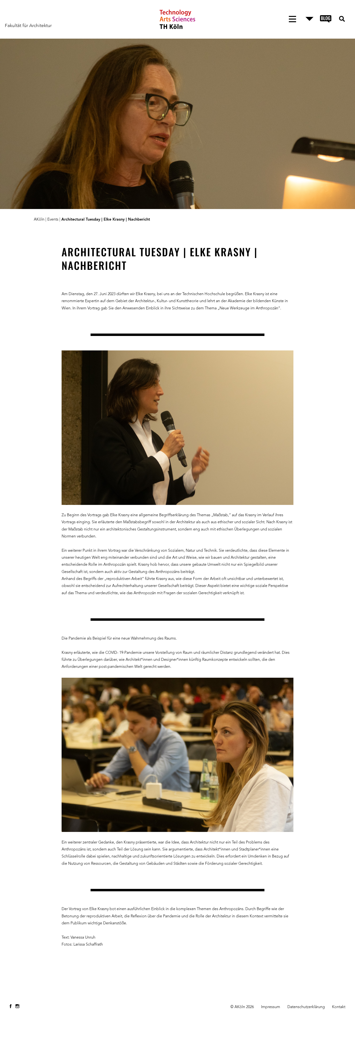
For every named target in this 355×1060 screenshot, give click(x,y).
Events (52, 220)
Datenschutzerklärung (306, 1007)
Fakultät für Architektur (28, 26)
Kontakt (338, 1007)
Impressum (270, 1007)
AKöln (39, 220)
